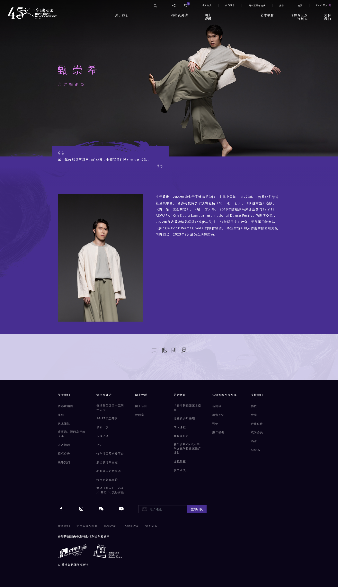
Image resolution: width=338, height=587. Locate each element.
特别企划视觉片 (107, 480)
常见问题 (151, 526)
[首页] (31, 11)
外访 (99, 445)
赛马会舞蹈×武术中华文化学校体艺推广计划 (187, 448)
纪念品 (255, 450)
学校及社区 (181, 436)
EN (318, 5)
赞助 (254, 415)
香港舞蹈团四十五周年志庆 (110, 408)
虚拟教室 (180, 461)
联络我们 (64, 462)
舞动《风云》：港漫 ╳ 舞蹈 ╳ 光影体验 (110, 490)
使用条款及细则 (87, 526)
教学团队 (180, 470)
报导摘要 (218, 432)
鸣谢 (254, 441)
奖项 (61, 415)
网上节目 (141, 406)
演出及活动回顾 (107, 462)
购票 (300, 5)
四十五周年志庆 (257, 5)
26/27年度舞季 (106, 418)
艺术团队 (64, 423)
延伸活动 (102, 436)
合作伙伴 (257, 423)
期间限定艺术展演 (108, 471)
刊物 (215, 423)
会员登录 (230, 5)
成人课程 (180, 427)
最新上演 (102, 427)
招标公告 (64, 453)
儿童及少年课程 (184, 418)
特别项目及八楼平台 (110, 453)
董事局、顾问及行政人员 (71, 434)
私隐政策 (110, 526)
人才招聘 (64, 445)
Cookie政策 (130, 526)
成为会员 (257, 432)
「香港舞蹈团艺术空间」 (187, 408)
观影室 (139, 415)
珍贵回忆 (218, 415)
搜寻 (155, 5)
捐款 (281, 5)
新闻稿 (216, 406)
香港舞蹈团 (65, 406)
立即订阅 (197, 509)
